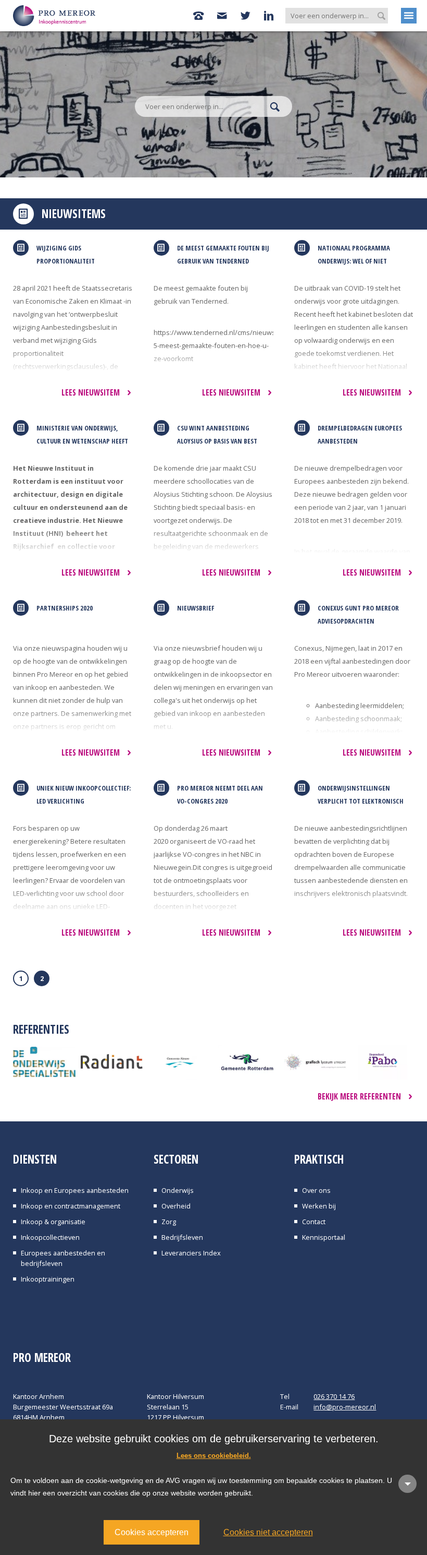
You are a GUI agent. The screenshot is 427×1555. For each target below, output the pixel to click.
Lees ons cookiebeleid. (214, 1456)
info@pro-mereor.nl (344, 1407)
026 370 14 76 (334, 1396)
